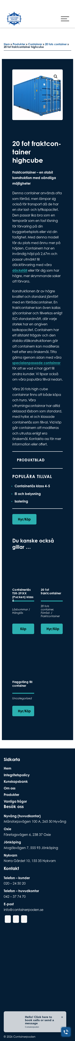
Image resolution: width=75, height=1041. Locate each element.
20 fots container (56, 44)
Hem (7, 44)
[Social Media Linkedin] (25, 5)
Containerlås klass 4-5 (32, 486)
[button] (55, 76)
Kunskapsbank (16, 781)
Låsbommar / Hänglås (21, 611)
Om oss (9, 788)
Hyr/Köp (24, 519)
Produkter (19, 44)
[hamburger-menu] (65, 19)
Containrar (35, 44)
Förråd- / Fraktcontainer (50, 614)
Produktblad (31, 460)
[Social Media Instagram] (18, 5)
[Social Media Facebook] (12, 5)
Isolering (21, 501)
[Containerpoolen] (14, 23)
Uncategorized (22, 698)
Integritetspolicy (17, 775)
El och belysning (28, 494)
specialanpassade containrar (36, 363)
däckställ (19, 270)
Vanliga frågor (15, 801)
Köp (23, 629)
